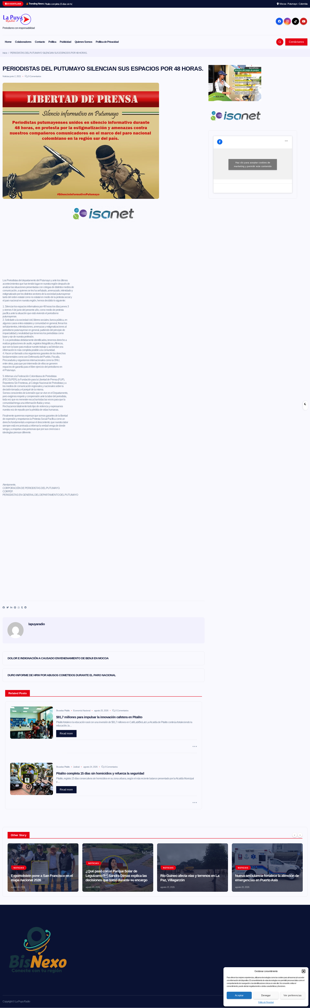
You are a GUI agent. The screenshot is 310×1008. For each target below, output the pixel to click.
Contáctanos (296, 41)
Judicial (76, 766)
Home (8, 41)
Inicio (5, 52)
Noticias (6, 76)
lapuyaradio (36, 624)
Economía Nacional (81, 710)
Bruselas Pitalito (63, 710)
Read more (66, 733)
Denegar (266, 995)
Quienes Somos (83, 41)
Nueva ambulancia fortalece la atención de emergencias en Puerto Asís (267, 878)
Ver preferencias (293, 995)
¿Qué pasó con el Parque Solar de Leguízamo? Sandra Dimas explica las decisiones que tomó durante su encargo (116, 875)
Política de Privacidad (266, 1002)
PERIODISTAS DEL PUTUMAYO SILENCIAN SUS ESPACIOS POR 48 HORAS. (48, 52)
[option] (43, 867)
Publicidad (65, 41)
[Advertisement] (103, 252)
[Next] (300, 834)
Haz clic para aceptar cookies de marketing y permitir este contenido (253, 164)
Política (52, 41)
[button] (303, 971)
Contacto (40, 41)
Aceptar (239, 995)
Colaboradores (23, 41)
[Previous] (294, 834)
